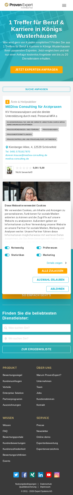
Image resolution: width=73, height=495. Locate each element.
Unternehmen (43, 376)
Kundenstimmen (45, 394)
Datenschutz (45, 479)
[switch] (38, 251)
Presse (40, 420)
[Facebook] (24, 471)
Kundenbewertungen (13, 438)
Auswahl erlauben (29, 283)
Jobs (38, 388)
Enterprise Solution (12, 388)
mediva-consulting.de (16, 158)
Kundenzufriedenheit (13, 444)
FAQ (5, 426)
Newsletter (42, 426)
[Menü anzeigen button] (64, 5)
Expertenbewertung (46, 438)
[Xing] (32, 471)
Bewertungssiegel (12, 370)
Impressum (45, 482)
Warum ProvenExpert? (47, 370)
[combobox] (36, 323)
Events (6, 456)
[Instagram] (57, 471)
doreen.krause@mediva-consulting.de (24, 155)
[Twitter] (16, 471)
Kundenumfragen (12, 376)
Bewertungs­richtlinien (14, 450)
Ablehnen (57, 284)
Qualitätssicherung (28, 482)
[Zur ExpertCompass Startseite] (23, 5)
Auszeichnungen (11, 400)
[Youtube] (48, 471)
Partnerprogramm (12, 394)
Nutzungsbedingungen (27, 479)
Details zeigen (55, 266)
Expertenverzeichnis (46, 444)
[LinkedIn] (40, 471)
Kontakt (40, 400)
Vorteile (7, 382)
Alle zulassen (53, 274)
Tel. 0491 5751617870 (17, 151)
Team (39, 382)
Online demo (42, 432)
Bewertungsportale (13, 432)
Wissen (6, 420)
